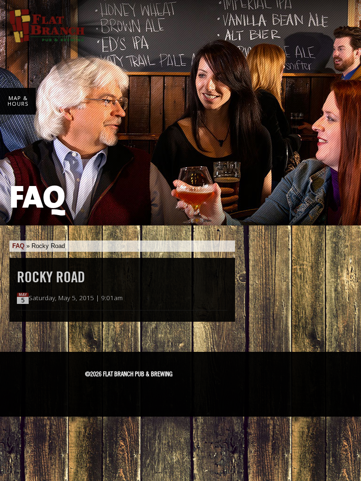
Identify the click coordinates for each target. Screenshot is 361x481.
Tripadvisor (240, 376)
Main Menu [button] (338, 20)
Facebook (190, 377)
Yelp (205, 393)
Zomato (240, 393)
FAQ (18, 245)
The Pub (214, 377)
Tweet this (212, 298)
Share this (222, 298)
